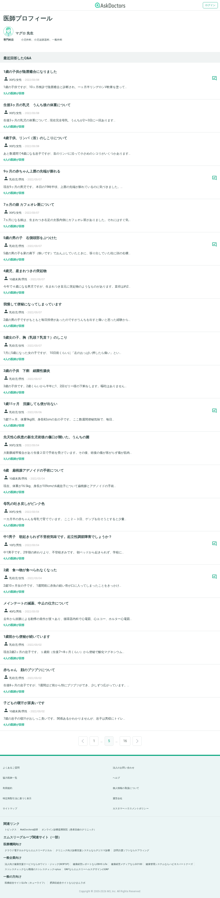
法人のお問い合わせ (123, 767)
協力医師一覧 (10, 777)
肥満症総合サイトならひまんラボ (67, 882)
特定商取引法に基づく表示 (17, 798)
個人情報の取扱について (126, 788)
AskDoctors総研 (29, 829)
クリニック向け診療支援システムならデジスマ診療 (83, 850)
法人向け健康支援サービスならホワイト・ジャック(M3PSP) (37, 864)
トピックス (11, 829)
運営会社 (117, 798)
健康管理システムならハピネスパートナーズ (169, 864)
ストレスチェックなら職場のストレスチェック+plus (33, 869)
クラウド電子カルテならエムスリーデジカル (28, 850)
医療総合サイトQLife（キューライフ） (25, 882)
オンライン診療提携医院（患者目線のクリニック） (69, 829)
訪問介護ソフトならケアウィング (131, 850)
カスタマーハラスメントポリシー (131, 808)
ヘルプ (116, 777)
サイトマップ (10, 808)
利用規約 (7, 788)
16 (125, 741)
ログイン (210, 5)
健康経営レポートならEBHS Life (90, 864)
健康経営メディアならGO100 (126, 864)
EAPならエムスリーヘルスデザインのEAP (86, 869)
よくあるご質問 (11, 767)
